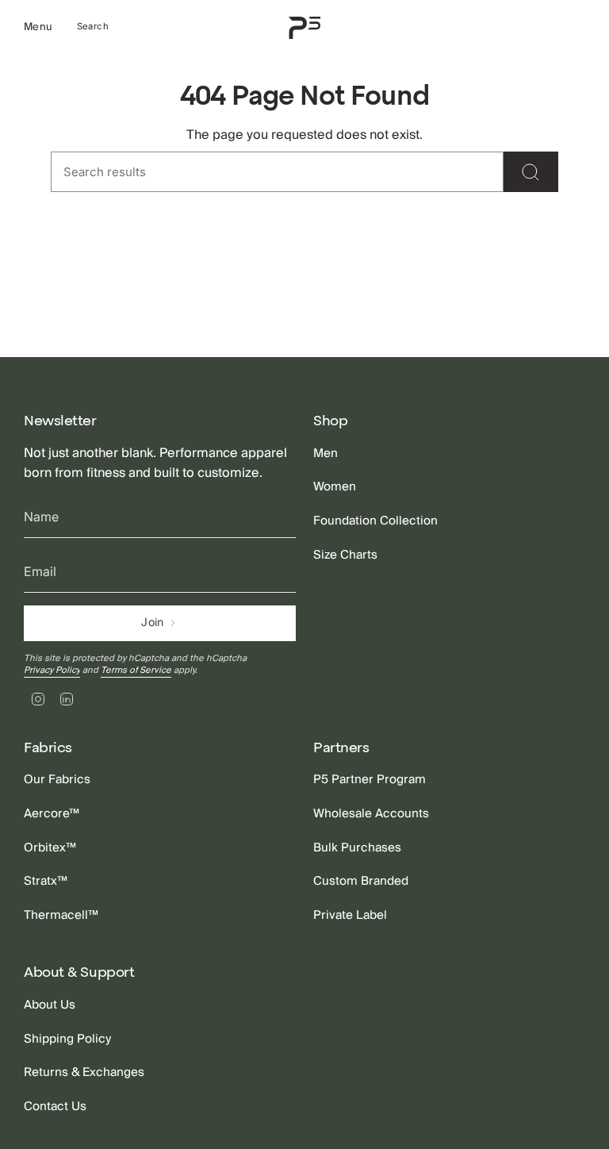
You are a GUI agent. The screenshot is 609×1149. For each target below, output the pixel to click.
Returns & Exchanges (84, 1072)
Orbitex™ (50, 847)
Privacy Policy (52, 670)
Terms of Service (136, 670)
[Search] (531, 172)
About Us (49, 1004)
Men (325, 453)
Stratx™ (45, 880)
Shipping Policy (67, 1038)
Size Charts (345, 554)
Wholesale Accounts (371, 813)
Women (334, 486)
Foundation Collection (375, 520)
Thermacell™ (61, 915)
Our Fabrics (57, 779)
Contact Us (55, 1106)
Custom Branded (360, 880)
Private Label (350, 915)
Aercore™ (51, 813)
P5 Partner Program (369, 779)
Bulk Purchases (357, 847)
